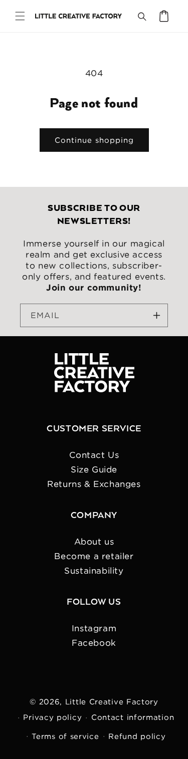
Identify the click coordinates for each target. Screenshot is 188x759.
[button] (20, 16)
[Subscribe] (156, 315)
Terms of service (65, 736)
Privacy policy (52, 717)
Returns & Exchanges (93, 483)
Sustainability (93, 570)
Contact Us (94, 454)
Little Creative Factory (111, 701)
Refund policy (136, 736)
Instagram (94, 628)
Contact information (132, 717)
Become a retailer (93, 556)
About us (94, 541)
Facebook (94, 642)
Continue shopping (94, 140)
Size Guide (94, 469)
